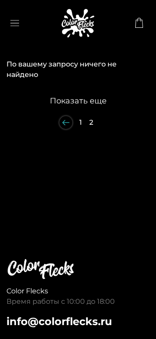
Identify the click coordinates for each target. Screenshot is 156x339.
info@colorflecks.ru (59, 321)
